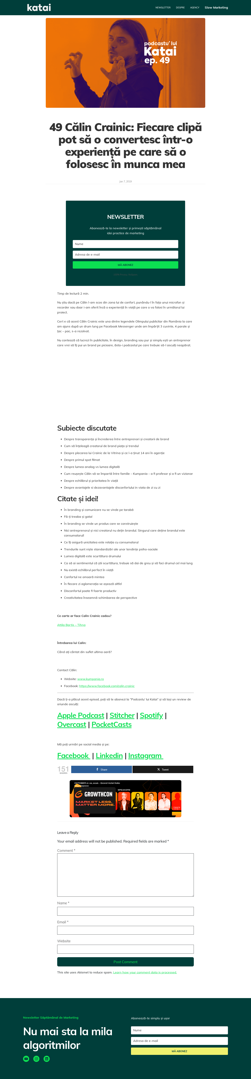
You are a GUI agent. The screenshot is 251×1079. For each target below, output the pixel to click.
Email (62, 922)
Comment (66, 850)
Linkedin (109, 755)
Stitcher (122, 715)
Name (63, 903)
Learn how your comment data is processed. (145, 972)
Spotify (151, 715)
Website (64, 941)
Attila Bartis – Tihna (71, 625)
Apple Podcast (80, 715)
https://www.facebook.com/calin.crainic (107, 686)
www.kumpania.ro (90, 679)
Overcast (71, 724)
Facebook (73, 755)
